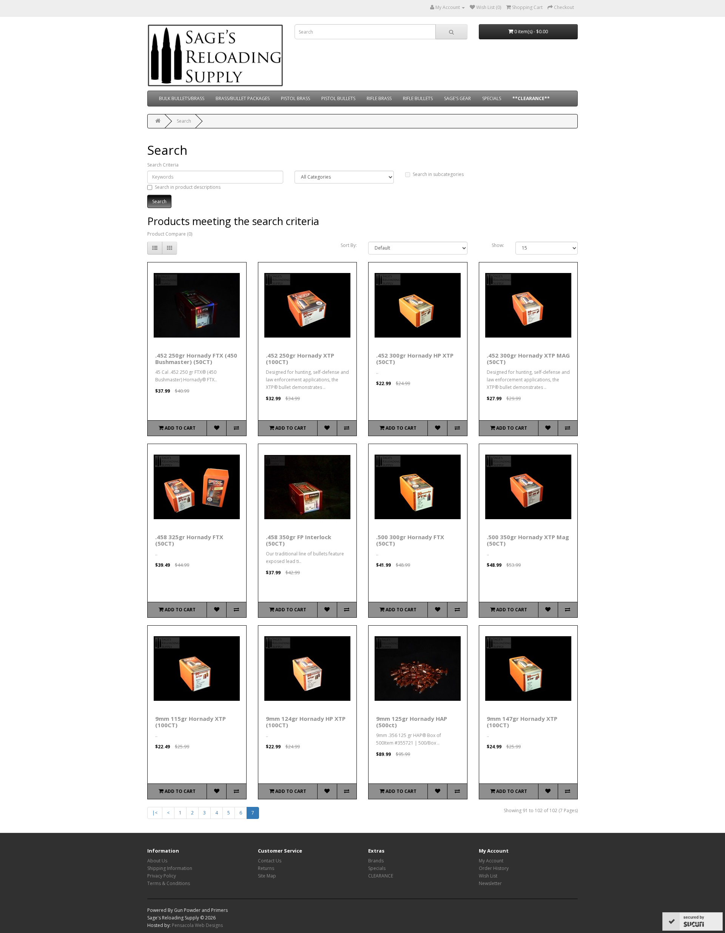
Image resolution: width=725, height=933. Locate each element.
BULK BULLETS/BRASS (181, 98)
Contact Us (269, 860)
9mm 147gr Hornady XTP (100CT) (522, 722)
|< (154, 813)
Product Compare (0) (169, 234)
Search (184, 121)
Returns (266, 868)
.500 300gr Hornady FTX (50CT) (410, 540)
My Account (491, 860)
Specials (377, 868)
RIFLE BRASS (379, 98)
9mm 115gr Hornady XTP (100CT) (190, 722)
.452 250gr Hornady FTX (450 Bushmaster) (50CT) (196, 358)
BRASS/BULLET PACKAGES (243, 98)
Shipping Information (169, 868)
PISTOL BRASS (295, 98)
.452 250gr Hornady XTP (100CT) (300, 358)
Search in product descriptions (188, 187)
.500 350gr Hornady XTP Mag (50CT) (528, 540)
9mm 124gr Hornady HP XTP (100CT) (306, 722)
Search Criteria (163, 165)
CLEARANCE (380, 876)
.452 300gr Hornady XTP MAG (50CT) (528, 358)
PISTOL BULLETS (338, 98)
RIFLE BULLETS (418, 98)
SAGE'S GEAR (457, 98)
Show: (498, 245)
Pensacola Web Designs (197, 925)
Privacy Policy (161, 876)
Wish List (488, 876)
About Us (157, 860)
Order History (494, 868)
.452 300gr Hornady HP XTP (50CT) (415, 358)
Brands (376, 860)
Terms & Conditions (168, 883)
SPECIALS (491, 98)
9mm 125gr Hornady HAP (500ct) (411, 722)
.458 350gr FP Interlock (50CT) (298, 540)
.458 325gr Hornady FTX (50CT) (189, 540)
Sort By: (349, 245)
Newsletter (490, 883)
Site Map (267, 876)
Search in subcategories (438, 174)
